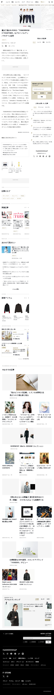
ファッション (41, 107)
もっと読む (16, 289)
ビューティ (17, 1)
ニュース (8, 1)
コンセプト (28, 681)
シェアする (12, 45)
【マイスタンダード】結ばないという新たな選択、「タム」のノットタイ (42, 135)
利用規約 (27, 665)
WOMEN (42, 93)
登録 (42, 96)
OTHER (49, 93)
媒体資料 (17, 665)
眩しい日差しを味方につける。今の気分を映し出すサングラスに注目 (42, 142)
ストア (23, 1)
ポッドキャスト (30, 661)
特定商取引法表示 (32, 684)
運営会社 (22, 665)
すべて (34, 42)
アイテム (11, 681)
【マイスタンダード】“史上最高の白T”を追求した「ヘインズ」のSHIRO (42, 128)
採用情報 (12, 665)
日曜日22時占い (22, 658)
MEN (35, 93)
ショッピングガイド (6, 684)
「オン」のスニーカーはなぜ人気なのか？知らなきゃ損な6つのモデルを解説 (42, 113)
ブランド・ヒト (29, 1)
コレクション (6, 661)
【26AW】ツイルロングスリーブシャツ (18, 318)
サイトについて (6, 665)
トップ (2, 5)
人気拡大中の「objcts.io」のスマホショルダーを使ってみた (42, 121)
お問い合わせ (43, 665)
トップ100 (30, 658)
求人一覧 (13, 329)
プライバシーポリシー (35, 665)
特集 (13, 1)
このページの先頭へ (9, 633)
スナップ (37, 658)
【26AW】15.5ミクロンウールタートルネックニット (7, 318)
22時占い (37, 1)
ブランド (5, 681)
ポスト (13, 661)
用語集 (37, 661)
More (42, 2)
